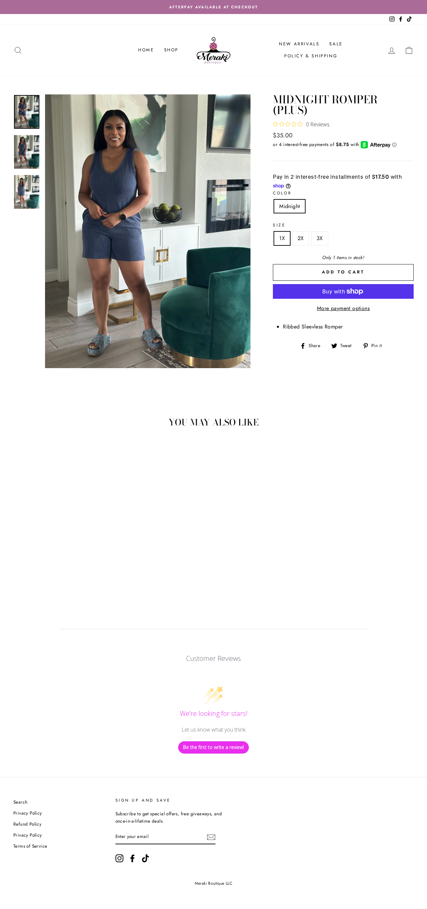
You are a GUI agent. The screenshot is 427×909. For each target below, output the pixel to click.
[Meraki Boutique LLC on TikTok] (145, 858)
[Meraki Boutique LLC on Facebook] (132, 858)
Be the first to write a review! (213, 747)
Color (282, 193)
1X (282, 238)
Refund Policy (27, 824)
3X (320, 238)
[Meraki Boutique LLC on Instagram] (119, 858)
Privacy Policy (27, 813)
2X (301, 238)
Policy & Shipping (310, 56)
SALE (335, 44)
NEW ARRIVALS (299, 44)
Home (146, 50)
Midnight (289, 206)
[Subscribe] (211, 837)
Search (20, 802)
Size (279, 225)
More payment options (343, 308)
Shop (171, 50)
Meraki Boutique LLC (214, 883)
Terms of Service (30, 846)
